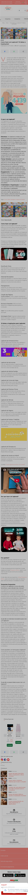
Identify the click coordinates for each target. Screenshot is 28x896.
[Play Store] (20, 875)
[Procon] (14, 881)
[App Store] (8, 875)
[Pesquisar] (25, 10)
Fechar (14, 893)
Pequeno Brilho (14, 570)
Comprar (9, 745)
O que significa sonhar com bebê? (15, 464)
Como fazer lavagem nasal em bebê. (14, 199)
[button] (5, 735)
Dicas (2, 40)
